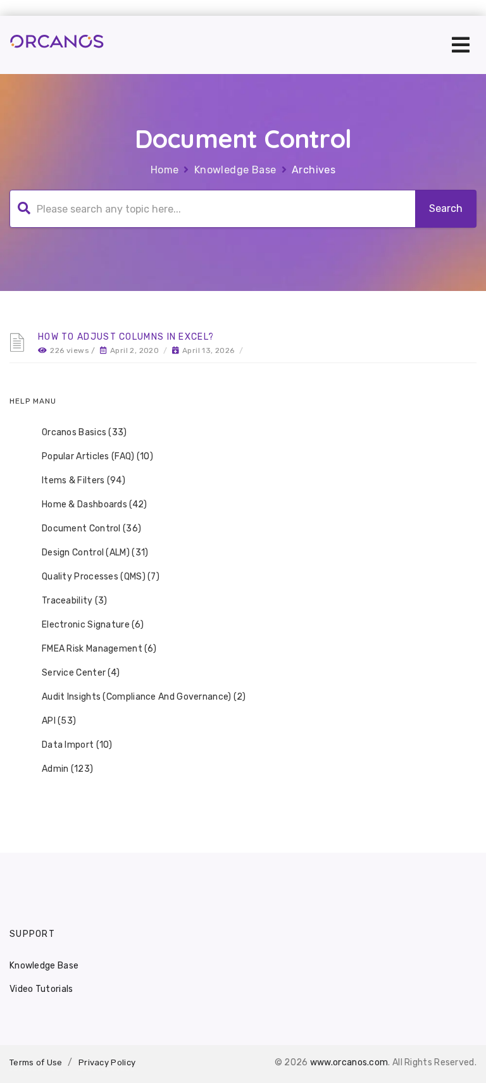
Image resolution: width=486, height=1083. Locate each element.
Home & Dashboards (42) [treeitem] (94, 504)
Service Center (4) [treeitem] (81, 672)
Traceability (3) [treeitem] (75, 600)
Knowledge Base (235, 170)
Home (165, 170)
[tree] (243, 601)
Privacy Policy (106, 1062)
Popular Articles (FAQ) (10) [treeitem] (97, 456)
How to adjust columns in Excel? (126, 336)
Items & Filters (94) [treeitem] (83, 480)
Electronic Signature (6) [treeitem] (93, 624)
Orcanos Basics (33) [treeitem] (84, 432)
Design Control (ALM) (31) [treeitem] (95, 552)
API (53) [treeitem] (59, 720)
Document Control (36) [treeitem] (91, 528)
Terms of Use (36, 1062)
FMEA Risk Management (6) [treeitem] (99, 648)
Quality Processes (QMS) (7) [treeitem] (100, 576)
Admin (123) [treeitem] (67, 769)
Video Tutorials (41, 989)
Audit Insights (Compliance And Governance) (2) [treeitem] (144, 696)
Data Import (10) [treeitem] (77, 745)
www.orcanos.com (349, 1062)
